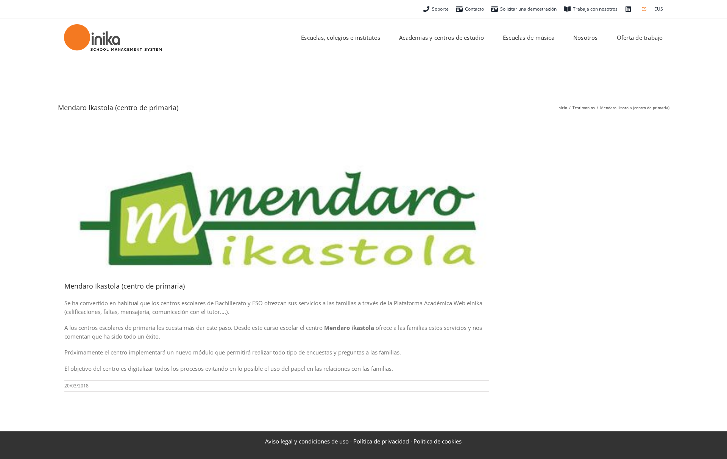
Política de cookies (437, 441)
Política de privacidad (381, 441)
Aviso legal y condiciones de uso (307, 441)
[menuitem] (644, 9)
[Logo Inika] (113, 27)
